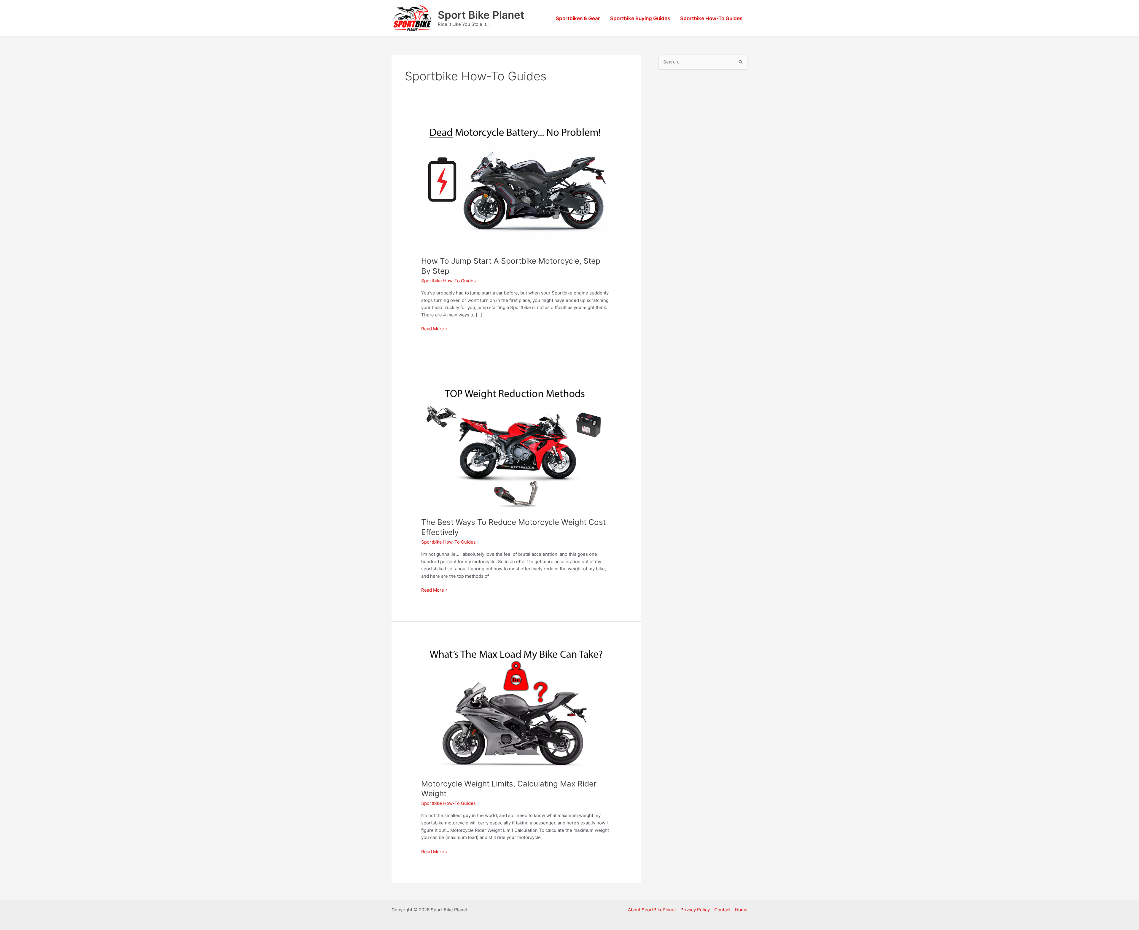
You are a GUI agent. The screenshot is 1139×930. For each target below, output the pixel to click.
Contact (722, 910)
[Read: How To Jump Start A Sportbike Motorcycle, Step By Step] (516, 186)
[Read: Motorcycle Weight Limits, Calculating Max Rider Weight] (516, 708)
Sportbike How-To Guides (711, 18)
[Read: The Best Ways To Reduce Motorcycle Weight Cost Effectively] (516, 447)
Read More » (434, 329)
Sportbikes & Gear (578, 18)
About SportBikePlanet (652, 910)
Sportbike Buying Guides (640, 18)
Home (741, 910)
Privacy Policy (695, 910)
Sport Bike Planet (481, 15)
